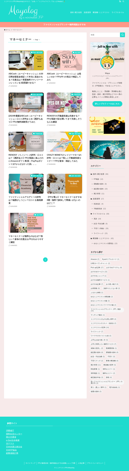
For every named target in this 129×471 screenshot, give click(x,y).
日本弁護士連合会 (14, 447)
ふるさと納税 (97, 292)
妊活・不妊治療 (98, 357)
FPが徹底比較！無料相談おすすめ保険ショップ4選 (56, 463)
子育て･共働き (101, 228)
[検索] (123, 1)
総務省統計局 (12, 453)
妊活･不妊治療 (100, 224)
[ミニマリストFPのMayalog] (24, 12)
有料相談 (95, 373)
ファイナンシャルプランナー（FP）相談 (106, 310)
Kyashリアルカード (110, 259)
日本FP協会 (11, 450)
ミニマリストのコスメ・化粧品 (103, 323)
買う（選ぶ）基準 (98, 387)
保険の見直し (97, 348)
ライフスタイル (101, 214)
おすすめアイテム (114, 267)
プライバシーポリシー (95, 463)
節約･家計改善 (100, 174)
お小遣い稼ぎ (112, 284)
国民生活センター (14, 434)
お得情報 (95, 288)
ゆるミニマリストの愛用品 (105, 243)
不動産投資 (100, 209)
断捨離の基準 (110, 365)
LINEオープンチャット (100, 263)
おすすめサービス (99, 272)
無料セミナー (109, 373)
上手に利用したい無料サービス (103, 344)
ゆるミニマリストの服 (100, 301)
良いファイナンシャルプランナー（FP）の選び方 (106, 382)
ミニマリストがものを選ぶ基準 (103, 319)
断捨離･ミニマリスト (103, 238)
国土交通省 (11, 437)
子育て (111, 357)
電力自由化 (114, 387)
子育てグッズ (97, 361)
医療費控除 (111, 348)
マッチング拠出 (98, 315)
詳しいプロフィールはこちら (107, 104)
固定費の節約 (100, 189)
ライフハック (100, 233)
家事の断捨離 (112, 361)
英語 (97, 219)
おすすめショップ (98, 276)
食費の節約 (96, 391)
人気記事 (81, 463)
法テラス (10, 443)
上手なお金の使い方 (99, 340)
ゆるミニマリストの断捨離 (102, 297)
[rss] (120, 1)
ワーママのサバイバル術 (101, 336)
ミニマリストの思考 (100, 327)
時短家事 (95, 369)
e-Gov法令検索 (13, 440)
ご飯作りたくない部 (111, 288)
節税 (109, 377)
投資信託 (98, 204)
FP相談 (98, 179)
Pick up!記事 (97, 267)
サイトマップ (30, 463)
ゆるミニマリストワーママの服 (103, 305)
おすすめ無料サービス (100, 280)
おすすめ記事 (97, 284)
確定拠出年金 (97, 377)
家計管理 (99, 194)
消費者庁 (10, 431)
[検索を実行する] (122, 34)
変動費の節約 (100, 184)
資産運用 (98, 199)
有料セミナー (109, 369)
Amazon (95, 259)
